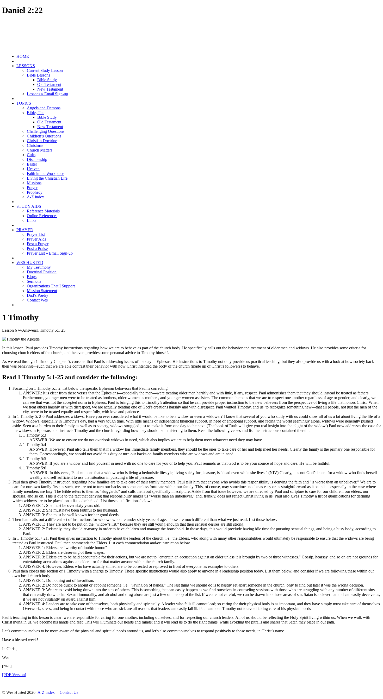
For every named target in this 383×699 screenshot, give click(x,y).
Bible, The (35, 112)
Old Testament (49, 84)
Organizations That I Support (51, 286)
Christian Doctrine (42, 140)
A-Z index (35, 197)
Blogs (31, 276)
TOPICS (23, 103)
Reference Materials (43, 211)
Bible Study (47, 80)
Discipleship (37, 159)
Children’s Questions (44, 136)
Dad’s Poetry (37, 295)
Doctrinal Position (42, 272)
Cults (31, 155)
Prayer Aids (36, 239)
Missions (34, 183)
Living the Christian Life (47, 178)
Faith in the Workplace (45, 173)
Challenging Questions (45, 131)
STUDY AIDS (28, 206)
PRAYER (24, 230)
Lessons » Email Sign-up (47, 94)
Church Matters (39, 150)
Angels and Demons (43, 108)
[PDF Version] (14, 674)
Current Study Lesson (45, 70)
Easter (32, 164)
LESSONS (25, 66)
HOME (22, 56)
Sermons (34, 281)
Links (31, 220)
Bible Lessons (38, 75)
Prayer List (36, 234)
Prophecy (34, 192)
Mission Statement (42, 290)
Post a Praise (37, 248)
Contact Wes (37, 300)
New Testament (50, 89)
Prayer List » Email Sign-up (50, 253)
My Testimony (39, 267)
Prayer (32, 187)
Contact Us (69, 692)
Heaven (33, 169)
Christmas (35, 145)
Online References (42, 215)
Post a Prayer (37, 244)
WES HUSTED (29, 262)
